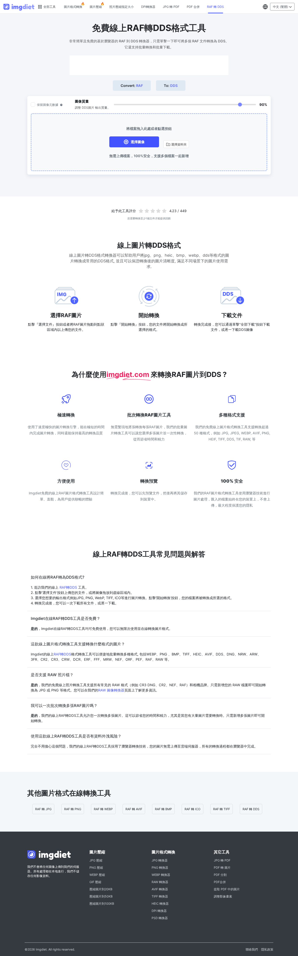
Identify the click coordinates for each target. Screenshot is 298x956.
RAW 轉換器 (160, 882)
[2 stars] (147, 211)
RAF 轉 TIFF (221, 809)
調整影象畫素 (223, 896)
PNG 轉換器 (160, 867)
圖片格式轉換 (73, 7)
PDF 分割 (220, 875)
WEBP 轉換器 (161, 875)
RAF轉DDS (68, 587)
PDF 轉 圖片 (222, 867)
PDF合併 (220, 882)
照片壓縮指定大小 (121, 7)
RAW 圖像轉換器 (111, 690)
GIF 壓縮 (95, 882)
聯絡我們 (252, 949)
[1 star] (141, 211)
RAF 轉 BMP (163, 809)
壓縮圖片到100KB (101, 903)
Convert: (132, 85)
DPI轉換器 (148, 7)
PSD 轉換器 (160, 918)
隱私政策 (267, 949)
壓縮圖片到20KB (100, 889)
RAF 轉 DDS (215, 7)
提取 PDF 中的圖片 (227, 889)
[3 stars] (153, 211)
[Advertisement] (149, 65)
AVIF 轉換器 (160, 889)
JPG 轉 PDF (171, 7)
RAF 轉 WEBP (103, 809)
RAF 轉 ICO (192, 809)
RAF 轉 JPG (43, 809)
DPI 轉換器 (159, 911)
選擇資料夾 (179, 144)
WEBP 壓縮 (97, 875)
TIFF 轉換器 (160, 896)
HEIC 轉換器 (160, 903)
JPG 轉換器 (160, 860)
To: (171, 85)
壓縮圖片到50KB (101, 896)
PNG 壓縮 (96, 867)
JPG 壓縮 (95, 860)
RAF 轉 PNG (72, 809)
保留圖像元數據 (47, 105)
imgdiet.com (128, 374)
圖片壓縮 (96, 7)
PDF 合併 (193, 7)
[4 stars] (158, 211)
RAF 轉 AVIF (133, 809)
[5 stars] (164, 211)
